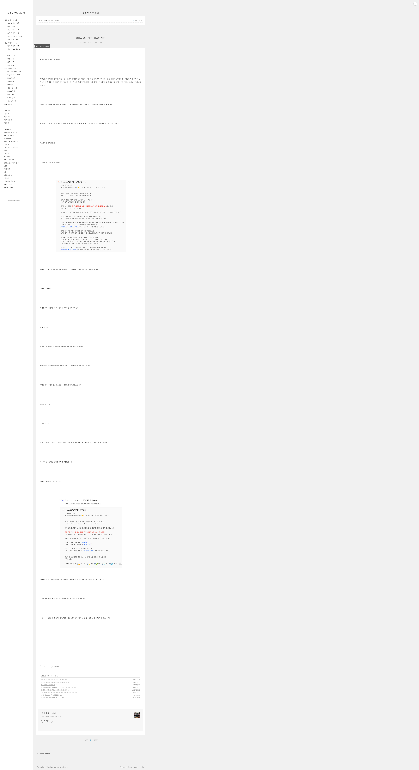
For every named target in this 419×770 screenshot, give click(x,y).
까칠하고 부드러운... (11, 132)
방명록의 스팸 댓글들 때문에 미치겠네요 (54, 682)
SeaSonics (8, 184)
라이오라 (7, 154)
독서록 (10, 65)
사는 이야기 (10, 43)
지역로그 (7, 114)
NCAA (11, 91)
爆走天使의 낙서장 (16, 13)
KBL (10, 94)
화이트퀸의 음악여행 (11, 147)
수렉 (5, 150)
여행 (10, 59)
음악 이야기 (10, 20)
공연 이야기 (13, 30)
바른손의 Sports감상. (11, 141)
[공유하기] (46, 666)
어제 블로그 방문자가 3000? (50, 695)
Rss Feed (40, 767)
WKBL (11, 98)
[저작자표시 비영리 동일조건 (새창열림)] (64, 667)
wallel (142, 767)
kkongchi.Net (9, 135)
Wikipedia (7, 129)
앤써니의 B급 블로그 (11, 181)
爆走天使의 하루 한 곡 (11, 163)
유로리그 (12, 88)
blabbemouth (9, 160)
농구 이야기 (10, 68)
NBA (11, 78)
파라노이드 (8, 175)
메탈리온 (7, 169)
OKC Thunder (14, 71)
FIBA (10, 85)
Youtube (59, 767)
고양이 (11, 62)
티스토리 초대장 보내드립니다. (51, 698)
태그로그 (7, 117)
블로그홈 (7, 111)
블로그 (8, 104)
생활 (11, 55)
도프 (5, 166)
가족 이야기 (13, 46)
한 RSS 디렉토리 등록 (48, 685)
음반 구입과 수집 (14, 36)
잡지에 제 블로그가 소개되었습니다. (52, 680)
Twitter (48, 767)
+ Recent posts (43, 754)
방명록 (6, 123)
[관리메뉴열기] (415, 3)
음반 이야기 (13, 26)
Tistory (130, 767)
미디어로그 (8, 120)
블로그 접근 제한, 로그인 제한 (49, 20)
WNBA (10, 81)
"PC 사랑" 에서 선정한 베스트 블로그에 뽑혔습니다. (57, 692)
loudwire (7, 157)
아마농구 (11, 101)
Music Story (8, 187)
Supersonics (13, 75)
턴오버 (6, 178)
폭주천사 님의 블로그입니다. (51, 716)
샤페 (5, 172)
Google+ (65, 767)
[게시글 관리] (49, 666)
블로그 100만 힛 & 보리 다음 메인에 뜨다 (54, 690)
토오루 (6, 144)
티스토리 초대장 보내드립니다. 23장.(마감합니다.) (57, 687)
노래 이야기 (13, 33)
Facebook (53, 767)
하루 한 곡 (12, 39)
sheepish (7, 138)
